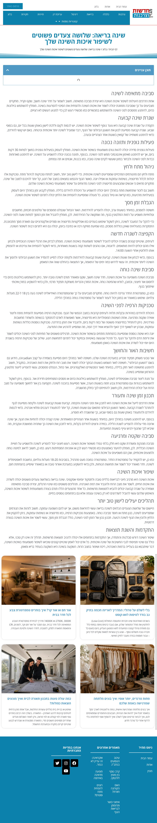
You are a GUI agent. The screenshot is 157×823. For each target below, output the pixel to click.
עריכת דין (57, 14)
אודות (107, 6)
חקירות (24, 14)
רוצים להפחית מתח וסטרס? (98, 790)
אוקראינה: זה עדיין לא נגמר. (97, 761)
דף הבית (113, 49)
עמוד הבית (121, 6)
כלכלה (106, 14)
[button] (7, 70)
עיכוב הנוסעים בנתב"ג (115, 761)
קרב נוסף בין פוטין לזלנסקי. (114, 775)
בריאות (90, 14)
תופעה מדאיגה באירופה (98, 775)
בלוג (96, 6)
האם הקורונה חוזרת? (115, 788)
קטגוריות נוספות (69, 21)
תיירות (41, 14)
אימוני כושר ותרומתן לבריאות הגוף (113, 807)
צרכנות (121, 14)
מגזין (149, 771)
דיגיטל (74, 14)
